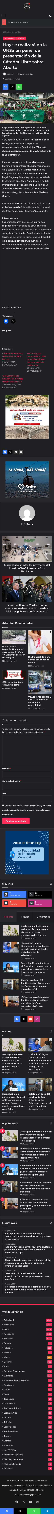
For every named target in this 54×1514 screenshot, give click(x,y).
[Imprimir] (21, 452)
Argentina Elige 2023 (13, 1454)
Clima (6, 1394)
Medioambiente (11, 1431)
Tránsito (7, 1422)
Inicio (7, 32)
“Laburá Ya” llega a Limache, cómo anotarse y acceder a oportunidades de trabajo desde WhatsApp (35, 949)
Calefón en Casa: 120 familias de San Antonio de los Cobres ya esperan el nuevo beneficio (40, 1100)
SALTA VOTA (10, 1450)
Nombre (6, 769)
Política (7, 1352)
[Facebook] (5, 452)
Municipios (9, 1324)
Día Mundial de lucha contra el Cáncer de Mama (39, 660)
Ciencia (7, 1441)
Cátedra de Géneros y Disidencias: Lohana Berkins (12, 356)
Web (4, 793)
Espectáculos (10, 1427)
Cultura (7, 1417)
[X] (10, 452)
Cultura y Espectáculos (14, 1371)
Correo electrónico (11, 781)
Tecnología (9, 1399)
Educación (9, 1445)
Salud (6, 1366)
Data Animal (9, 1403)
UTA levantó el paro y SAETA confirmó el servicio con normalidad (39, 701)
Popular (25, 916)
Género (21, 38)
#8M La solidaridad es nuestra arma (12, 683)
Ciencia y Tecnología (13, 1459)
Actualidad (16, 32)
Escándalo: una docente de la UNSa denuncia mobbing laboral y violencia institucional (36, 359)
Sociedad (8, 1338)
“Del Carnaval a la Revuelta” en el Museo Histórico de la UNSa (12, 378)
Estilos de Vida (10, 1413)
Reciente (8, 916)
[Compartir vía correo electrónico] (16, 452)
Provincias (9, 1385)
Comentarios (43, 916)
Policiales (8, 1348)
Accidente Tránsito (12, 1408)
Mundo (7, 1357)
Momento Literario (12, 1464)
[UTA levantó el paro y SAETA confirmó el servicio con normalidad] (40, 682)
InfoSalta (10, 74)
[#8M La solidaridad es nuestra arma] (14, 674)
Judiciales (8, 1376)
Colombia (8, 1468)
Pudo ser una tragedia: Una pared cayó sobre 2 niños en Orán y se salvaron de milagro (13, 652)
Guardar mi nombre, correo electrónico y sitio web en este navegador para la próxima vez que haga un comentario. (26, 810)
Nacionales (9, 1334)
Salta (6, 1329)
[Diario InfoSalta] (27, 6)
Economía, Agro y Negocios (16, 1380)
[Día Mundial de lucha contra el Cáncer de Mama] (40, 642)
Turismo (7, 1436)
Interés (7, 1389)
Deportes (8, 1362)
